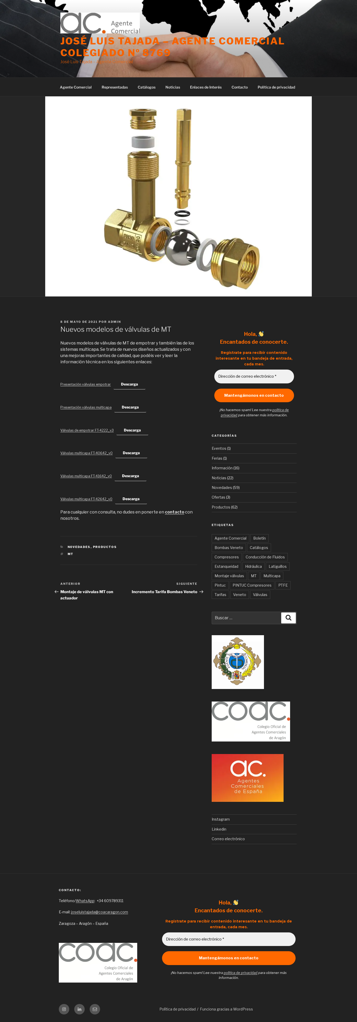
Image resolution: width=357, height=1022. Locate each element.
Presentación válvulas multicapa (86, 407)
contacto (174, 512)
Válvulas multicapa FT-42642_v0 (86, 499)
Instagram (221, 819)
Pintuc (220, 585)
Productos (105, 547)
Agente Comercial (76, 87)
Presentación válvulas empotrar (85, 384)
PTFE (283, 585)
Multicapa (271, 576)
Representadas (115, 87)
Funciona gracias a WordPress (226, 1009)
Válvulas (260, 594)
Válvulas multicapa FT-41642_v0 (86, 476)
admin (114, 322)
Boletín (259, 538)
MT (71, 554)
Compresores (227, 557)
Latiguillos (278, 566)
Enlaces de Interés (206, 87)
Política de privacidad (276, 87)
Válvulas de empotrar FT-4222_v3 (87, 430)
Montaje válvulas (229, 576)
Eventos (219, 448)
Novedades (79, 547)
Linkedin (219, 829)
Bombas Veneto (229, 547)
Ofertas (218, 497)
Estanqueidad (226, 566)
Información (222, 468)
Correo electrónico (228, 839)
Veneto (239, 594)
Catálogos (147, 87)
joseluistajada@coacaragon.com (99, 912)
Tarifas (220, 594)
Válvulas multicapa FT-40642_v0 (86, 453)
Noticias (172, 87)
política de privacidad (240, 973)
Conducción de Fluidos (265, 557)
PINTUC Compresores (252, 585)
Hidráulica (253, 566)
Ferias (217, 458)
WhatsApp (85, 900)
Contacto (240, 87)
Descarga (129, 384)
